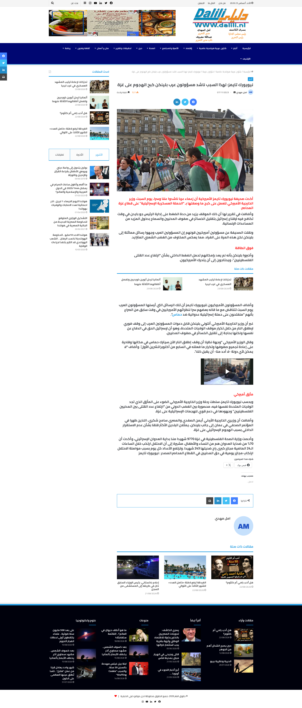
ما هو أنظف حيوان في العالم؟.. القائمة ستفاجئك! (114, 634)
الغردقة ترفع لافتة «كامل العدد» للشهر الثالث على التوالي (187, 584)
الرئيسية (246, 48)
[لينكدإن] (176, 102)
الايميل (201, 3)
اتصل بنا (211, 3)
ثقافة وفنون (83, 48)
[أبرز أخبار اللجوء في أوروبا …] (191, 674)
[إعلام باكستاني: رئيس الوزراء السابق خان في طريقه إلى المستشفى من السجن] (138, 567)
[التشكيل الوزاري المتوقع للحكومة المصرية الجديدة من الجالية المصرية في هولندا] (99, 222)
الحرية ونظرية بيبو (220, 661)
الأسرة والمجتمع (170, 48)
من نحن (222, 3)
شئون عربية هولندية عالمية (212, 48)
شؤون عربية (208, 71)
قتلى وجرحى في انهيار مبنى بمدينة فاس (166, 656)
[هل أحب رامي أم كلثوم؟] (232, 567)
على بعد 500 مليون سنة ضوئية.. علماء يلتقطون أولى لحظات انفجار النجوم (62, 635)
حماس (177, 314)
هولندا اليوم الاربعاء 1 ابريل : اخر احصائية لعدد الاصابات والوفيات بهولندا (69, 205)
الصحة (152, 48)
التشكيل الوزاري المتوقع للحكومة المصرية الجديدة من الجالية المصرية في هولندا (70, 222)
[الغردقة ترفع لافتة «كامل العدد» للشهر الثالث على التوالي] (185, 567)
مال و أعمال (103, 48)
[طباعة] (209, 500)
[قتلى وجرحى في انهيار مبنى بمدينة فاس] (191, 659)
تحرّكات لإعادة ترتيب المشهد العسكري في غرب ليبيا (215, 281)
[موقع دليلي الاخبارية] (221, 24)
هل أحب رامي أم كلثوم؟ (239, 582)
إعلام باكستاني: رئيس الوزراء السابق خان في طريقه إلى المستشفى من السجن (138, 585)
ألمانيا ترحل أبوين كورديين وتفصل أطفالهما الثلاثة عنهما (140, 281)
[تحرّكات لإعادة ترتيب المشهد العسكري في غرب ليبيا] (243, 283)
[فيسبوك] (193, 102)
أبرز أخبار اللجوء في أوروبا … (168, 672)
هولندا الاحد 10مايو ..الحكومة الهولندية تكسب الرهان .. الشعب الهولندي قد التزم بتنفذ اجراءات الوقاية (68, 240)
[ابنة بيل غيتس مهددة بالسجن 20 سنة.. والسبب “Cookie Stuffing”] (138, 668)
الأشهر (99, 154)
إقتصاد (189, 48)
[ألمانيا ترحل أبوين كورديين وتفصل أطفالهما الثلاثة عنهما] (172, 283)
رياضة (67, 48)
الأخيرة (79, 154)
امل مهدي (241, 92)
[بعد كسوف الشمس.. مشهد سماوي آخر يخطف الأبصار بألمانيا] (138, 651)
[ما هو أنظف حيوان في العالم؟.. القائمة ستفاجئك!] (138, 634)
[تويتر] (185, 102)
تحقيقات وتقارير (123, 48)
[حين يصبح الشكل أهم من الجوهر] (243, 650)
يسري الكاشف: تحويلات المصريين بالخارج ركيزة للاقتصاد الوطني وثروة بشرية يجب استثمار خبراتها (166, 637)
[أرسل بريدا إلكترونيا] (234, 92)
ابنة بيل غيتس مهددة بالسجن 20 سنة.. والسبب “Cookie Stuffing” (114, 669)
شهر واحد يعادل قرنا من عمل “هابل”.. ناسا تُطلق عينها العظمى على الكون (62, 673)
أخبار (235, 48)
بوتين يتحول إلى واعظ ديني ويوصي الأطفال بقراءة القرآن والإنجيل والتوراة (70, 171)
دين (140, 48)
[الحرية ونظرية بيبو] (243, 666)
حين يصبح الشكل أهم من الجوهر (219, 647)
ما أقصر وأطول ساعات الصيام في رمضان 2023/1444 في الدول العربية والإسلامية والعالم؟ (68, 188)
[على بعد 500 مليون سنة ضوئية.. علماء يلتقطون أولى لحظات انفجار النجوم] (86, 634)
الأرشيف (247, 59)
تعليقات (59, 154)
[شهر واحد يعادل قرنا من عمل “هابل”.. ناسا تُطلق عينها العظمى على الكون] (86, 672)
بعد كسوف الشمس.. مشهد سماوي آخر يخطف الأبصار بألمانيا (114, 651)
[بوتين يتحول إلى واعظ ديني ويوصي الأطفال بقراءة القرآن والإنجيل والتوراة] (99, 172)
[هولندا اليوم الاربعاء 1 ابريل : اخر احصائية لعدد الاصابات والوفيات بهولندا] (99, 206)
